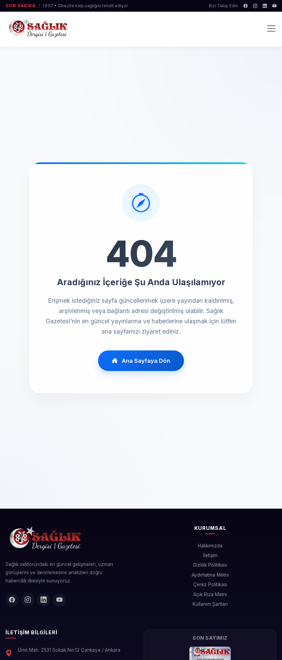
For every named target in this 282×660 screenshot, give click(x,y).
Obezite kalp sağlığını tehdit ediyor (93, 5)
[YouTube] (274, 6)
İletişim (210, 555)
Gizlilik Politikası (210, 565)
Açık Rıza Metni (210, 594)
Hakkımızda (210, 545)
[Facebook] (245, 6)
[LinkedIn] (265, 6)
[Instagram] (255, 6)
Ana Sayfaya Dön (146, 360)
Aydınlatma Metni (210, 575)
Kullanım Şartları (210, 604)
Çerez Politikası (210, 584)
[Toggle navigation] (271, 28)
